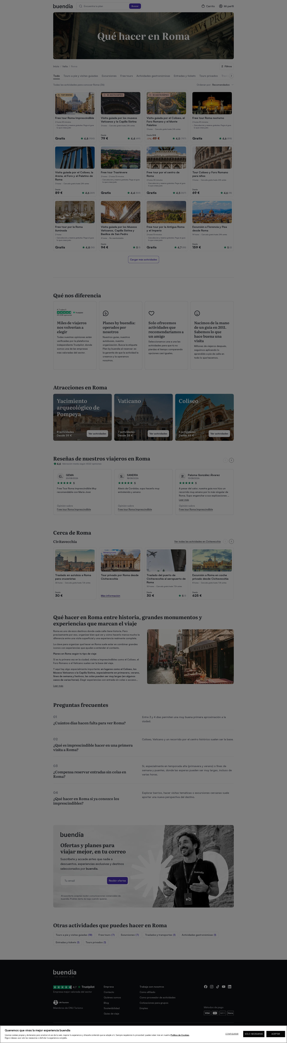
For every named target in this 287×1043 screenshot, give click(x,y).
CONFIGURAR (231, 1034)
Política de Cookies (180, 1035)
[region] (143, 1034)
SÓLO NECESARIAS (254, 1034)
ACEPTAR (275, 1034)
